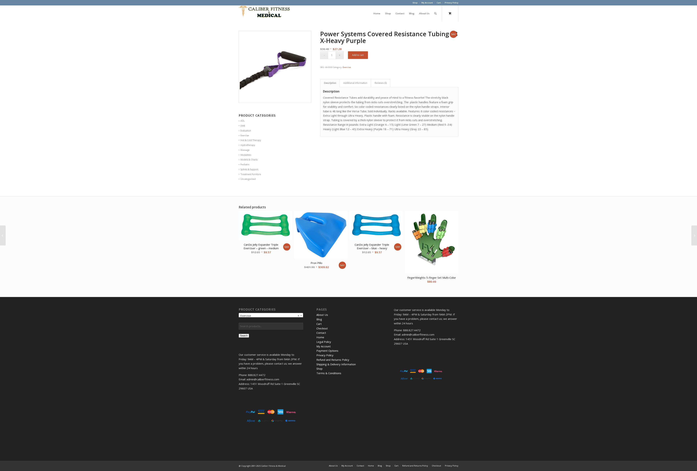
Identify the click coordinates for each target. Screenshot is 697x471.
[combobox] (271, 315)
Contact (321, 332)
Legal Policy (323, 342)
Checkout (322, 328)
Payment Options (327, 350)
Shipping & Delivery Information (336, 364)
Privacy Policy (451, 2)
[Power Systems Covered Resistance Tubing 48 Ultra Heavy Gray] (694, 235)
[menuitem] (415, 3)
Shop (415, 2)
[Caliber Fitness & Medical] (266, 13)
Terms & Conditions (328, 373)
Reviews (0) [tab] (381, 82)
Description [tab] (330, 82)
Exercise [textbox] (269, 315)
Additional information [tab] (355, 82)
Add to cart (358, 55)
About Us (322, 315)
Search (244, 335)
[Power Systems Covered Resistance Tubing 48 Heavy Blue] (3, 235)
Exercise (347, 67)
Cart (439, 2)
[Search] (435, 13)
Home (320, 337)
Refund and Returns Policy (332, 359)
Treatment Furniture (251, 174)
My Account (427, 2)
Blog (319, 319)
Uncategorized (248, 179)
